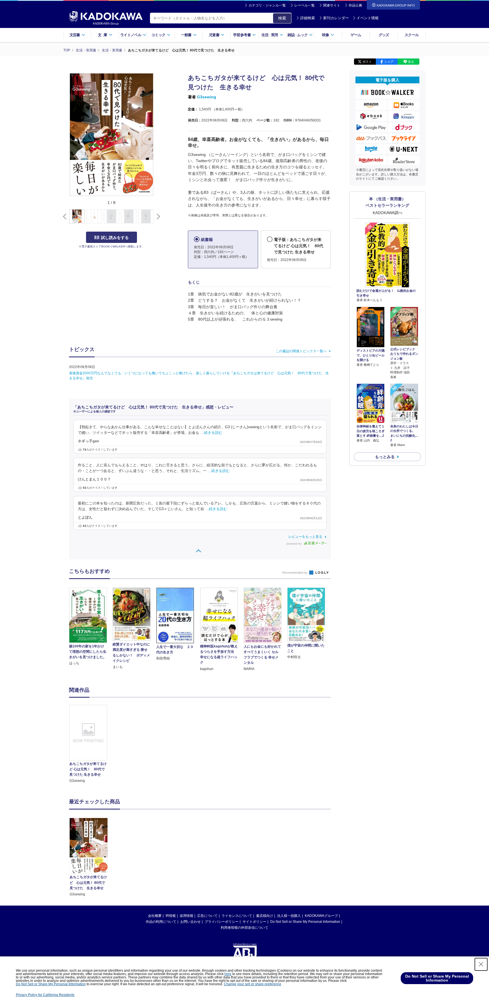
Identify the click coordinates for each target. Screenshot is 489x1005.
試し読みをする (115, 237)
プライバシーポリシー (222, 922)
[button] (157, 216)
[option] (91, 744)
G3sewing (206, 97)
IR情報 (171, 916)
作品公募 (355, 5)
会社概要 (155, 916)
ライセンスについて (237, 916)
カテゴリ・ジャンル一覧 (267, 5)
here (227, 974)
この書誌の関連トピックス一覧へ (301, 351)
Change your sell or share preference (252, 984)
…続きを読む (211, 433)
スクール (412, 35)
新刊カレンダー (336, 18)
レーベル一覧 (304, 5)
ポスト (367, 61)
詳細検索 (307, 18)
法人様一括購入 (289, 916)
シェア (389, 61)
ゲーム (356, 35)
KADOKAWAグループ (321, 916)
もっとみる (385, 456)
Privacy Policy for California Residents (45, 995)
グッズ (384, 35)
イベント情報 (368, 18)
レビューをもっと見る (305, 537)
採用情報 (186, 916)
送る (411, 61)
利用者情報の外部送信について (244, 928)
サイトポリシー (254, 922)
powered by (294, 543)
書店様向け (264, 916)
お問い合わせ (190, 922)
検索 (282, 18)
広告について (207, 916)
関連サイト (331, 5)
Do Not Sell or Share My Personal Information (305, 921)
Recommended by (295, 572)
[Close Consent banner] (481, 964)
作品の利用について (161, 922)
